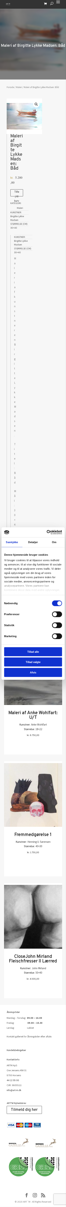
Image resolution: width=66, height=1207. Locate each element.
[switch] (57, 614)
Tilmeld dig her (24, 1109)
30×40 (13, 227)
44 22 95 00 (13, 1080)
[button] (36, 104)
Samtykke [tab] (12, 541)
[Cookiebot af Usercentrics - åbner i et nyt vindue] (47, 532)
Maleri (19, 87)
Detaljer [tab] (33, 541)
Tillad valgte (33, 662)
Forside (10, 87)
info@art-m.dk (14, 1090)
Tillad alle (33, 651)
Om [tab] (54, 541)
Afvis (33, 672)
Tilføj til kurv (16, 193)
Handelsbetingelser (16, 1050)
